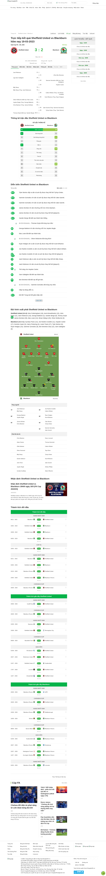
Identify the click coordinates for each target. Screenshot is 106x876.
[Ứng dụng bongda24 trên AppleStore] (91, 846)
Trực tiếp (85, 33)
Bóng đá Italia (23, 854)
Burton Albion (29, 728)
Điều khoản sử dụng (63, 846)
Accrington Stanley (28, 755)
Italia (36, 7)
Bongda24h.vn (91, 868)
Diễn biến (22, 67)
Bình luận (59, 7)
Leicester (47, 765)
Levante (31, 669)
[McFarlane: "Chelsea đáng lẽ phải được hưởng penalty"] (61, 832)
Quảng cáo (85, 862)
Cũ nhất (65, 188)
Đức (40, 7)
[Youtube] (96, 858)
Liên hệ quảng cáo (63, 851)
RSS (75, 858)
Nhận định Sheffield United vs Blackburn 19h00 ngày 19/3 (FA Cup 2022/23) (26, 486)
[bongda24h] (8, 7)
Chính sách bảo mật (63, 849)
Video (82, 7)
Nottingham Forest (28, 751)
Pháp (43, 7)
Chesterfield (29, 676)
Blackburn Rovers (28, 571)
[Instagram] (92, 858)
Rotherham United (28, 657)
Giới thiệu (61, 843)
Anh (24, 7)
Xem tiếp (39, 300)
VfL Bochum (29, 650)
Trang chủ (10, 843)
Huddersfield (48, 663)
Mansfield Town (29, 640)
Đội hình (29, 67)
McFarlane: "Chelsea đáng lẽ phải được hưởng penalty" (48, 832)
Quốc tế (48, 7)
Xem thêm (64, 782)
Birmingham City (49, 630)
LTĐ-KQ (54, 7)
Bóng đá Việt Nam (25, 843)
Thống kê (43, 67)
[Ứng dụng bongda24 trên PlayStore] (85, 846)
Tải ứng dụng (78, 843)
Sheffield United (24, 50)
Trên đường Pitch (62, 2)
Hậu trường (36, 851)
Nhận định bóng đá (38, 846)
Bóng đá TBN (23, 851)
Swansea (30, 624)
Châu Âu (31, 7)
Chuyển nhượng (68, 7)
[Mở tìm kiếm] (86, 3)
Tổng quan (15, 67)
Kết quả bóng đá (50, 848)
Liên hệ (77, 862)
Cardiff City (30, 604)
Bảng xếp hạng (76, 33)
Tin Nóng (9, 846)
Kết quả (68, 33)
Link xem (92, 33)
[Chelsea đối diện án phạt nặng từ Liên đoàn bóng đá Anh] (24, 794)
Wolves (31, 718)
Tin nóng (13, 7)
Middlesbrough (49, 712)
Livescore (35, 854)
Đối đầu (50, 67)
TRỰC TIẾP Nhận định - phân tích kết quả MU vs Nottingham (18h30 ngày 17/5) (47, 792)
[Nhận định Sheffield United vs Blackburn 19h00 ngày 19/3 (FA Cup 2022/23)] (56, 489)
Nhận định (77, 7)
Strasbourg (48, 745)
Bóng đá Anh (23, 846)
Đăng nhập (96, 3)
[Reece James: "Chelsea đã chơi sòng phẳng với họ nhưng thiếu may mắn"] (61, 804)
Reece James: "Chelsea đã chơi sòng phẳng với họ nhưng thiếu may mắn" (47, 806)
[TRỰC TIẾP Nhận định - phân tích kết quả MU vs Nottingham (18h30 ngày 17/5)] (61, 789)
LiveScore (53, 33)
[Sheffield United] (14, 53)
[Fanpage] (88, 858)
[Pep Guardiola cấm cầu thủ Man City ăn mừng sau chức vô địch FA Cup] (61, 819)
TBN (27, 7)
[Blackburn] (63, 53)
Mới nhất (49, 2)
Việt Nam (19, 7)
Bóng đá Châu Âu (24, 849)
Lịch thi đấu (61, 33)
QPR (46, 692)
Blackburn (56, 50)
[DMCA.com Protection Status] (79, 873)
